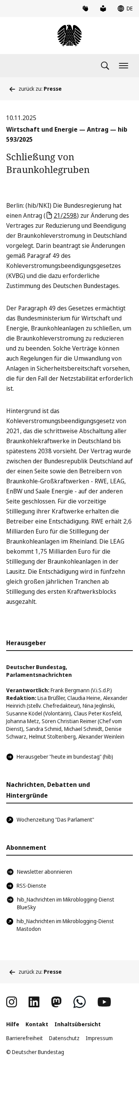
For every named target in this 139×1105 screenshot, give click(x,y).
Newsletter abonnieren (44, 871)
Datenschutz (64, 1038)
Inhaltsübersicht (77, 1024)
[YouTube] (104, 1002)
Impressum (99, 1038)
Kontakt (36, 1024)
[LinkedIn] (34, 1002)
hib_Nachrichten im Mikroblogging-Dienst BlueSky (65, 903)
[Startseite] (69, 35)
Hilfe (12, 1024)
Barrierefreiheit (24, 1038)
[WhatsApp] (79, 1002)
